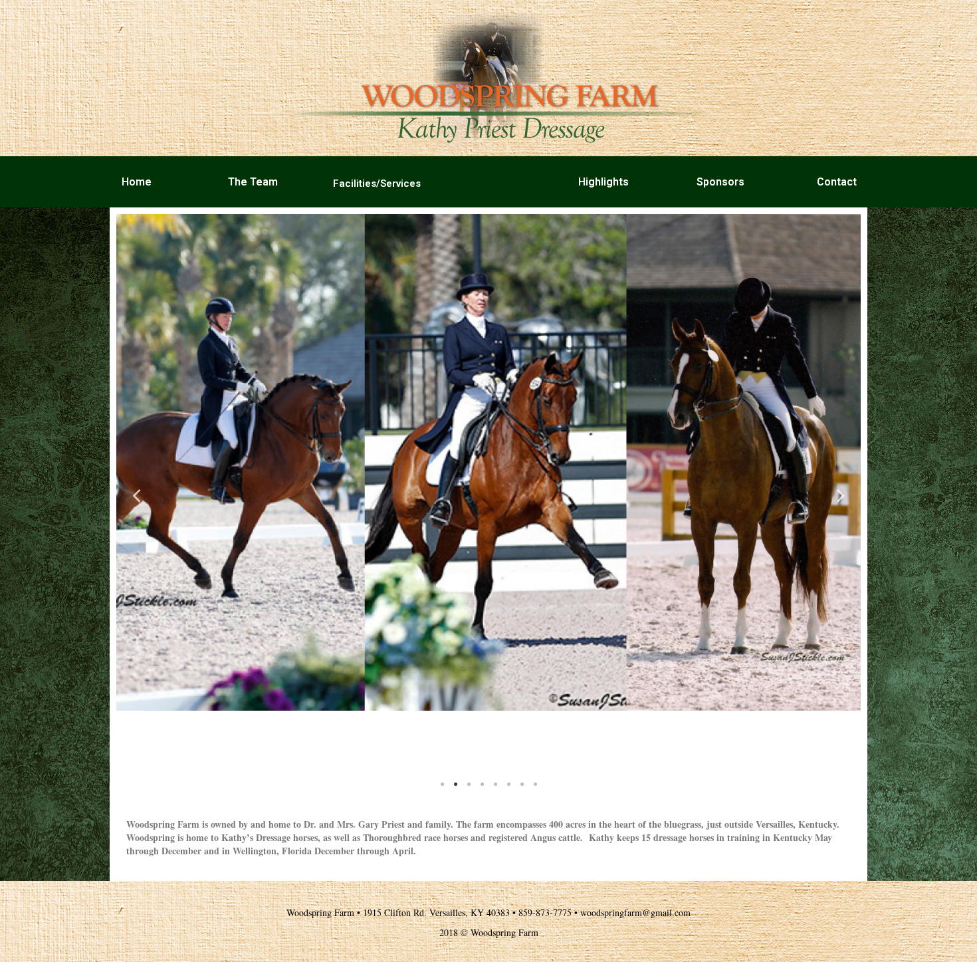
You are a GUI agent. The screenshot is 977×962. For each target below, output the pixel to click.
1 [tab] (442, 784)
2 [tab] (455, 784)
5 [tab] (495, 784)
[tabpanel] (488, 462)
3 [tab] (468, 784)
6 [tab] (508, 784)
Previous (136, 494)
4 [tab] (482, 784)
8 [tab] (535, 784)
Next (840, 494)
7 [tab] (521, 784)
